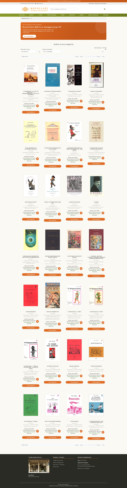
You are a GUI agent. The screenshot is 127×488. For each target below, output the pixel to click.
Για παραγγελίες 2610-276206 (28, 3)
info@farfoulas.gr (39, 3)
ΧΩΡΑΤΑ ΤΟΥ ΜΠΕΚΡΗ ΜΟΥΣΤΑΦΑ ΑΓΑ (52, 203)
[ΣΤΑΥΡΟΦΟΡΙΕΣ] (74, 405)
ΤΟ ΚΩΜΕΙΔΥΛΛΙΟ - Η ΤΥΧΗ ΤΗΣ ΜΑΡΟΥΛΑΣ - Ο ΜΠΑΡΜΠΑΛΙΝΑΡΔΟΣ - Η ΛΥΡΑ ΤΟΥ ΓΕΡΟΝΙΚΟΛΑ (30, 93)
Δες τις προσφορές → (29, 36)
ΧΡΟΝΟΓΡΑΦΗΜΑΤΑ (31, 311)
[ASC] (39, 51)
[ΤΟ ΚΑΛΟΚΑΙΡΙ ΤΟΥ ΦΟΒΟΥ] (74, 75)
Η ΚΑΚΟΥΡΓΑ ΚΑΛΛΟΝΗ (74, 202)
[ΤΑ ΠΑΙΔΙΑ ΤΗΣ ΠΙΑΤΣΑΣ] (52, 350)
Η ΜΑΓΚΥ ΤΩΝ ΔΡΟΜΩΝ (96, 91)
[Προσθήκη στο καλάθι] (37, 106)
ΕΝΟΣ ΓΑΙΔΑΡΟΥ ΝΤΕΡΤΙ (31, 202)
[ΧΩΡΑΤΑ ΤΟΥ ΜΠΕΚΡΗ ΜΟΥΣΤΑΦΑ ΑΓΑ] (52, 186)
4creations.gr (57, 485)
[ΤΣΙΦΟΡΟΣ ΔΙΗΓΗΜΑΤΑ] (96, 350)
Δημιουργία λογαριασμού (100, 3)
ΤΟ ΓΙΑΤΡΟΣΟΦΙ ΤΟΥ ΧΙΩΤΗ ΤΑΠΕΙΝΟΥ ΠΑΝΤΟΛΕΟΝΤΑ (96, 148)
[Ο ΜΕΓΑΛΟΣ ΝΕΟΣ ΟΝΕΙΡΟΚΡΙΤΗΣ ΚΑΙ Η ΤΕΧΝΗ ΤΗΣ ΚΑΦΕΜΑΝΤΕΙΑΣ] (30, 239)
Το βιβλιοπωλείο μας (58, 460)
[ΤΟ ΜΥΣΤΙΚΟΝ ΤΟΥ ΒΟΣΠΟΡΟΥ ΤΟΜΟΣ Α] (74, 240)
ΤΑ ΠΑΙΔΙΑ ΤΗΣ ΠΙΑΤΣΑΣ (52, 366)
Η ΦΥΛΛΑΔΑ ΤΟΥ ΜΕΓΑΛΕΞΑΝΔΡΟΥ (52, 91)
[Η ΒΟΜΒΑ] (96, 186)
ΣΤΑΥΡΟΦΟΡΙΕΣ (74, 421)
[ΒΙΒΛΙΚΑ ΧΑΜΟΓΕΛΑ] (74, 350)
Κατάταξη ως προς (25, 49)
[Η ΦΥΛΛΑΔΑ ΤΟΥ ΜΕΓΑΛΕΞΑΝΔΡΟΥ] (52, 75)
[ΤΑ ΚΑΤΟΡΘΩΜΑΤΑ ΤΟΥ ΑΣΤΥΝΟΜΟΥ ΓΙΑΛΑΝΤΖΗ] (30, 132)
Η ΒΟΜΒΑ (96, 202)
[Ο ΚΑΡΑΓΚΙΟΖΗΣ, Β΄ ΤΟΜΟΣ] (96, 295)
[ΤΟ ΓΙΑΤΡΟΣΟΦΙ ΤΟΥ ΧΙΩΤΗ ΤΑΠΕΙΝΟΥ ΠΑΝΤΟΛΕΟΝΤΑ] (96, 131)
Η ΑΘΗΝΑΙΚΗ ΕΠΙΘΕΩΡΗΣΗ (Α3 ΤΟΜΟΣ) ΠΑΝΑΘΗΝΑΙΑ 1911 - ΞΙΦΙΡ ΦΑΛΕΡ (74, 149)
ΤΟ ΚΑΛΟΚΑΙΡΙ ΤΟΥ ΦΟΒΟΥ (74, 91)
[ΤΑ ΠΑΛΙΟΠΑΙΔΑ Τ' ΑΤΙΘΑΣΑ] (30, 405)
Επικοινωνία (56, 466)
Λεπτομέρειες (31, 112)
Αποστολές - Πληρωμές (58, 464)
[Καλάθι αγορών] (104, 9)
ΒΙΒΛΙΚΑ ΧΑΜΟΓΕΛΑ (74, 366)
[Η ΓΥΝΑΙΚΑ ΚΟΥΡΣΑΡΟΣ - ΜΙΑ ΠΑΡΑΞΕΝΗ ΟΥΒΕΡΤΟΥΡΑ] (96, 405)
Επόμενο (98, 56)
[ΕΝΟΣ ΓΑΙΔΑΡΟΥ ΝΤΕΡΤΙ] (30, 186)
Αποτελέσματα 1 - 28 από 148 (100, 48)
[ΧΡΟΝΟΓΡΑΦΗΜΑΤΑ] (30, 295)
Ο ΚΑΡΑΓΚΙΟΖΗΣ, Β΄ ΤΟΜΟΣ (96, 311)
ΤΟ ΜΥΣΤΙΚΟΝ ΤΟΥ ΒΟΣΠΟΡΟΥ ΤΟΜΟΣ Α (74, 257)
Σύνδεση (92, 3)
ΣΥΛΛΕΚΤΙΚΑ (72, 14)
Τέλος (103, 56)
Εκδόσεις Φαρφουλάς (58, 462)
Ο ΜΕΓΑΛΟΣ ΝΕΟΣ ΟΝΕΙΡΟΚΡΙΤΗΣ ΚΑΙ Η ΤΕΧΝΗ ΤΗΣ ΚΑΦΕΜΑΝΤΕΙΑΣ (30, 257)
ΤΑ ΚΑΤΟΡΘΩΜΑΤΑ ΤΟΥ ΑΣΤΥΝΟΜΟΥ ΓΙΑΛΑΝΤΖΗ (31, 148)
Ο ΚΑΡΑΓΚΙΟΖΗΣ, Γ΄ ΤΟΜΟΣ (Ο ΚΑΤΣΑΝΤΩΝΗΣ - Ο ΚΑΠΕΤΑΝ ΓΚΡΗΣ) (31, 367)
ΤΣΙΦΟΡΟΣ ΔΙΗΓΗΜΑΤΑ (96, 366)
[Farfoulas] (34, 9)
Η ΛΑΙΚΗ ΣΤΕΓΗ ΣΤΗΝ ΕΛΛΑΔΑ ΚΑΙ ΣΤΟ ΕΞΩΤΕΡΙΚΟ (52, 148)
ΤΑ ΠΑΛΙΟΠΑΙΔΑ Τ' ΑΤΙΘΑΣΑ (31, 421)
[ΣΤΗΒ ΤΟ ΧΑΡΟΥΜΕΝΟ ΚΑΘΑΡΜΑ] (52, 405)
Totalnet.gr (66, 485)
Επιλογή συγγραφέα (47, 49)
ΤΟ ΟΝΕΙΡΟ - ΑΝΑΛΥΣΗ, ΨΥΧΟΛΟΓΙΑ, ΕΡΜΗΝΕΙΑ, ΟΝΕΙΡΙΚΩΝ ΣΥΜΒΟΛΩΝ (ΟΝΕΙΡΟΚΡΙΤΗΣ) (96, 257)
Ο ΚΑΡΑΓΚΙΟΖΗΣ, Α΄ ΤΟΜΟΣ (74, 311)
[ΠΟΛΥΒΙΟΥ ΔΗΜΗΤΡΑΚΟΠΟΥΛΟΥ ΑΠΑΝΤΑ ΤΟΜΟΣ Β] (52, 240)
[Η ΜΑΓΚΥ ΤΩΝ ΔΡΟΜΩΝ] (96, 75)
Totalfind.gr (75, 485)
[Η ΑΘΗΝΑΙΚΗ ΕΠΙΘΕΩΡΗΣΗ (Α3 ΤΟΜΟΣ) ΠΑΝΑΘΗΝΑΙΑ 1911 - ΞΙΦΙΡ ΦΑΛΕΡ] (74, 131)
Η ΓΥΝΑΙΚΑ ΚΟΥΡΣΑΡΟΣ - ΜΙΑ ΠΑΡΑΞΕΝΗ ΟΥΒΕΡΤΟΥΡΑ (96, 422)
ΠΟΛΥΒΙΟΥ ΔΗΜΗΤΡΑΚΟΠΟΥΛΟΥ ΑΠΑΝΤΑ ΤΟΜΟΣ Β (52, 257)
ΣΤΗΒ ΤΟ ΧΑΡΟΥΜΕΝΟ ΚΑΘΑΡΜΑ (53, 421)
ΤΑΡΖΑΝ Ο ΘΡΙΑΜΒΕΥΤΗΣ (52, 311)
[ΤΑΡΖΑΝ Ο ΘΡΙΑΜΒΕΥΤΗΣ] (52, 295)
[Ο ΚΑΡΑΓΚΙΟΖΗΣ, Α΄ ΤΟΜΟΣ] (74, 295)
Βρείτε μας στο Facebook (83, 468)
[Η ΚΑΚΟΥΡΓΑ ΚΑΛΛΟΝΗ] (74, 185)
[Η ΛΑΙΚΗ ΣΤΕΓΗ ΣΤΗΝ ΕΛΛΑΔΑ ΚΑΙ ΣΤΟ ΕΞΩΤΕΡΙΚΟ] (52, 131)
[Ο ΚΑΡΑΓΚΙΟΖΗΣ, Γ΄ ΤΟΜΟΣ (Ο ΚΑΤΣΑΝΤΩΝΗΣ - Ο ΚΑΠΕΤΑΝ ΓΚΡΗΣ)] (30, 350)
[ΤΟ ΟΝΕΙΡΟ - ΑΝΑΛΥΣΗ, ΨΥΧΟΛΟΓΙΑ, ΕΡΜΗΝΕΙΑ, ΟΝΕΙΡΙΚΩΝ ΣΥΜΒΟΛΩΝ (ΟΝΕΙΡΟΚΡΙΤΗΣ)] (96, 239)
